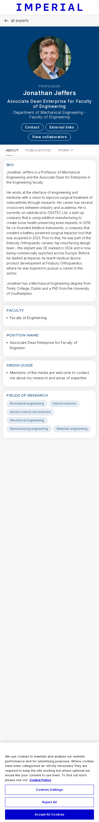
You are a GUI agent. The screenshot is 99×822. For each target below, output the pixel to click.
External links (62, 127)
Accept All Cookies (49, 814)
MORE (63, 150)
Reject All (49, 802)
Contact (32, 127)
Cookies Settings (49, 789)
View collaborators (49, 137)
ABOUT (12, 150)
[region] (49, 782)
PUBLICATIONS (38, 150)
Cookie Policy (40, 780)
